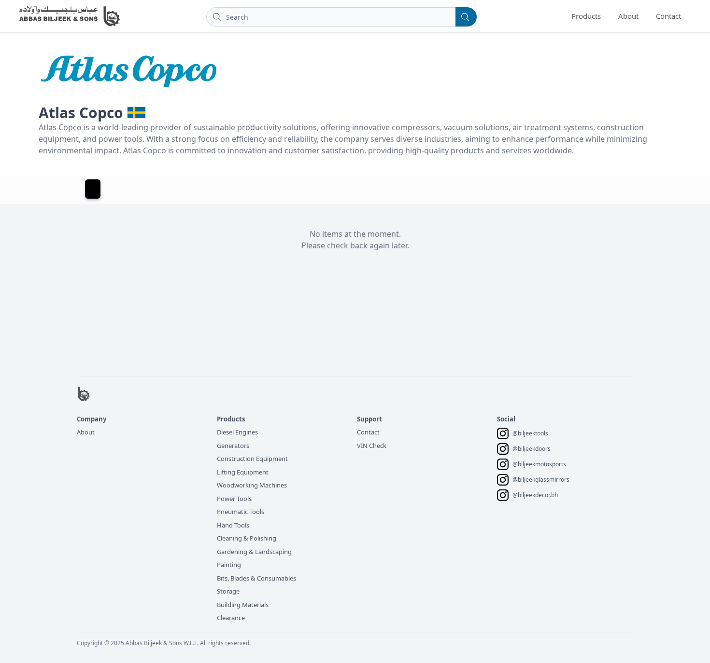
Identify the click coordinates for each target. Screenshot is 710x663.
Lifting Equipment (243, 472)
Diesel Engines (237, 432)
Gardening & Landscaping (254, 551)
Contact (668, 16)
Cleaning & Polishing (246, 538)
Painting (229, 564)
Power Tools (234, 498)
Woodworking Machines (252, 485)
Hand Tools (233, 525)
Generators (233, 445)
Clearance (231, 617)
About (628, 16)
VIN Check (371, 445)
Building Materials (243, 604)
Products (586, 16)
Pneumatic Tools (240, 511)
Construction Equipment (252, 458)
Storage (228, 591)
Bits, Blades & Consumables (256, 578)
